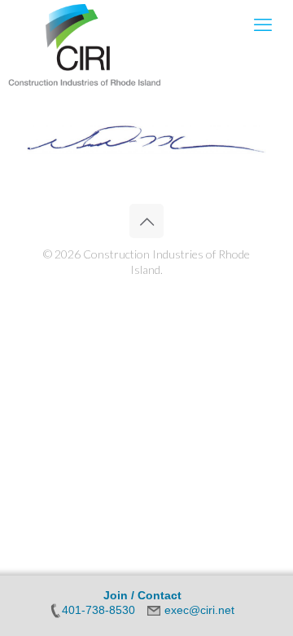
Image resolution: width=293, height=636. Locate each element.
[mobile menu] (263, 24)
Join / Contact (142, 595)
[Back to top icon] (146, 221)
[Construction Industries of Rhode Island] (85, 24)
